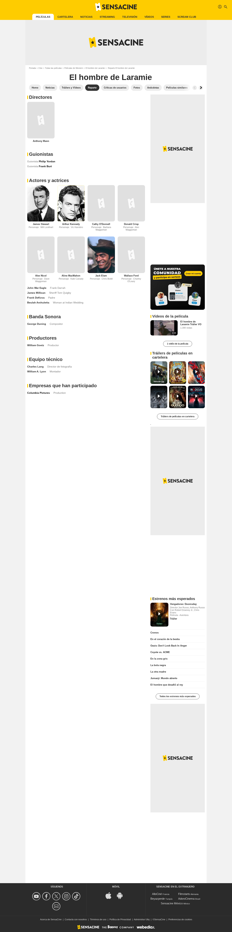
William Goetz (35, 345)
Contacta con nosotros (76, 919)
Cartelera (65, 16)
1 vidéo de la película (177, 344)
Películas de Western (73, 68)
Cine (40, 68)
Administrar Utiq (142, 919)
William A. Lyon (36, 371)
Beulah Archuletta (38, 302)
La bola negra (158, 665)
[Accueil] (116, 6)
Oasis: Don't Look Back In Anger (168, 645)
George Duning (36, 323)
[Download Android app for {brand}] (121, 895)
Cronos (154, 632)
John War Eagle (36, 287)
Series (165, 16)
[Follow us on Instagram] (66, 896)
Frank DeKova (36, 297)
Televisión (129, 16)
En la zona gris (158, 658)
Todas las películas (53, 68)
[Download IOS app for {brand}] (110, 895)
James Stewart (41, 224)
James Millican (36, 292)
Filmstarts (184, 893)
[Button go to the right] (201, 88)
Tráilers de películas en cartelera (177, 416)
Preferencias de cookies (180, 919)
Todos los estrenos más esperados (178, 696)
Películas (43, 16)
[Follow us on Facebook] (46, 896)
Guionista (32, 161)
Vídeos (149, 16)
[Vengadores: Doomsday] (159, 615)
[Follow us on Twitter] (56, 896)
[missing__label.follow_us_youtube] (37, 896)
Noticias (86, 16)
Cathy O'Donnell (101, 224)
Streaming (107, 16)
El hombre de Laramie (95, 68)
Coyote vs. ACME (160, 652)
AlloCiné (157, 893)
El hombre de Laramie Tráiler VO (190, 323)
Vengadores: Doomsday (183, 604)
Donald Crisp (131, 224)
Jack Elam (101, 275)
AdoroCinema (186, 898)
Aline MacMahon (71, 275)
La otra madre (158, 671)
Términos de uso (98, 919)
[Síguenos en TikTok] (76, 896)
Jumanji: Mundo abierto (163, 678)
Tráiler (173, 618)
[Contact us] (56, 906)
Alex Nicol (41, 275)
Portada (32, 68)
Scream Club (186, 16)
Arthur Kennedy (71, 224)
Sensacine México (172, 903)
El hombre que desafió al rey (166, 684)
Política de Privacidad (120, 919)
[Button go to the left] (194, 88)
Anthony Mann (41, 141)
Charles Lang (35, 366)
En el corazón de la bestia (165, 639)
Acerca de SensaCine (51, 919)
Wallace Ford (131, 275)
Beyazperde (157, 898)
